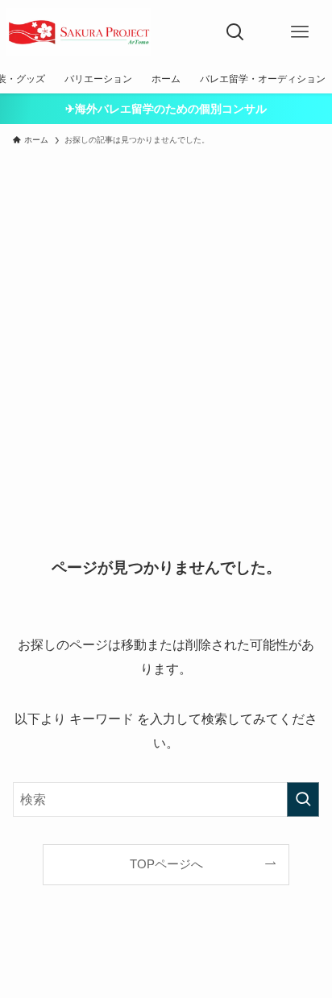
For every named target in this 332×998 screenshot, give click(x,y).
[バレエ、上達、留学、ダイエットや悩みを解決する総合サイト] (78, 32)
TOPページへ (166, 864)
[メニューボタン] (300, 32)
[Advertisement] (166, 327)
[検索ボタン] (235, 32)
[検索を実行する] (303, 799)
